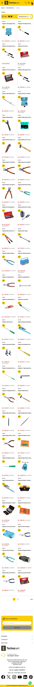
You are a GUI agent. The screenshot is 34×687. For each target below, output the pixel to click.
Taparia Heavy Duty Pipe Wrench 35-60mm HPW (24, 322)
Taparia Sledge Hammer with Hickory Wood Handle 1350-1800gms (24, 550)
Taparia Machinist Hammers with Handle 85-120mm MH (24, 390)
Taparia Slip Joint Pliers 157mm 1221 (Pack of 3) (8, 572)
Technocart (14, 685)
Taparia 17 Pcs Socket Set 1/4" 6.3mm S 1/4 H (9, 69)
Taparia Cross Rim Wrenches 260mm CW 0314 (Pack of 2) (24, 299)
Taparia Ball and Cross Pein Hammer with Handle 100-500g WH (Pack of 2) (24, 139)
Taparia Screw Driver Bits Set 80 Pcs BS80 (9, 526)
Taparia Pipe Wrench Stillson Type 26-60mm (8, 480)
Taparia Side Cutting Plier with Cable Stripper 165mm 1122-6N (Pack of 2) (9, 550)
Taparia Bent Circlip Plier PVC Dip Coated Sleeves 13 (9, 184)
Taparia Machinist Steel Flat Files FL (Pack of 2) (8, 413)
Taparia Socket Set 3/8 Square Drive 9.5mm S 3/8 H (24, 572)
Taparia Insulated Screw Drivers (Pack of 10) (9, 368)
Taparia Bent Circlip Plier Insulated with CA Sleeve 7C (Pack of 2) (9, 162)
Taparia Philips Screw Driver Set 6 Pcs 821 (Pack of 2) (24, 435)
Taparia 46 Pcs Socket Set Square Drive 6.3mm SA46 (24, 93)
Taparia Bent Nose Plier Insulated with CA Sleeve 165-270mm (25, 184)
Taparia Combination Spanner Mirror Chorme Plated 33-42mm (24, 277)
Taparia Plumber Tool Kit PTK (9, 503)
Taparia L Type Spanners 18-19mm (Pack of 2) (25, 368)
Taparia (3, 21)
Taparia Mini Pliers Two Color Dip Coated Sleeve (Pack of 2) (8, 435)
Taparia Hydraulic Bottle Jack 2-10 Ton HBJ (8, 344)
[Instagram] (14, 677)
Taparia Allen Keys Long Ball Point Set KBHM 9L (8, 139)
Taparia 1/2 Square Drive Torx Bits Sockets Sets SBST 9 (9, 23)
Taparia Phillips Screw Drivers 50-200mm (8, 458)
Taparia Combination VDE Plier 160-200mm (9, 299)
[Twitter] (9, 677)
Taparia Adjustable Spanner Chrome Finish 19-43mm (8, 117)
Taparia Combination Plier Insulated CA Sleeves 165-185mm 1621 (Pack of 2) (9, 277)
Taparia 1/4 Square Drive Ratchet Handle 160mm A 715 (9, 46)
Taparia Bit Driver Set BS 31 (24, 207)
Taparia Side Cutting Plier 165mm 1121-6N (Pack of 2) (23, 526)
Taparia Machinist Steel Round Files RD (24, 413)
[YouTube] (20, 677)
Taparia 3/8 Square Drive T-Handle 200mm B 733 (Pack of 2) (9, 93)
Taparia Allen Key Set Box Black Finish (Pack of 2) (25, 117)
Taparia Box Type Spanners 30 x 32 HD (24, 231)
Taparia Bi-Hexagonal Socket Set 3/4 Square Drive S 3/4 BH (8, 207)
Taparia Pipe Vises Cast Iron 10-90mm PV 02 (24, 458)
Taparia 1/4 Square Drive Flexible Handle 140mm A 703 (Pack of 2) (25, 23)
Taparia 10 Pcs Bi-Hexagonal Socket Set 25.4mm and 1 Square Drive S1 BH (24, 46)
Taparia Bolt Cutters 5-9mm (8, 231)
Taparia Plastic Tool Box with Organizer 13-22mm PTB (25, 480)
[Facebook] (3, 677)
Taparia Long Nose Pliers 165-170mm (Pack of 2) (9, 390)
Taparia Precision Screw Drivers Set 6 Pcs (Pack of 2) (24, 503)
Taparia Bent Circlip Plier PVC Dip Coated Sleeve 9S (25, 162)
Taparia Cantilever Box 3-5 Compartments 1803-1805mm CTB (25, 253)
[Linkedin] (25, 677)
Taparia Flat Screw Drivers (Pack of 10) (7, 322)
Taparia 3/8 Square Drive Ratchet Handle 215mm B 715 (25, 69)
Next (31, 599)
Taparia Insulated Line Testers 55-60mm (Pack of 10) (24, 344)
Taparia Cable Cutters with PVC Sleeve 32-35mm (8, 253)
